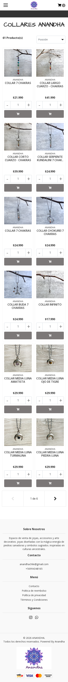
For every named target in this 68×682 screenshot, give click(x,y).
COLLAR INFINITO (50, 304)
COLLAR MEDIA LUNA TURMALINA (18, 453)
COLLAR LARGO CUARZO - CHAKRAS (50, 84)
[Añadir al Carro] (18, 114)
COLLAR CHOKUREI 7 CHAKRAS (50, 232)
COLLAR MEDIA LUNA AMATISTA (18, 380)
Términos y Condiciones (34, 599)
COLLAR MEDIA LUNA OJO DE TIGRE (50, 380)
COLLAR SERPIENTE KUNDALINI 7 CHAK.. (50, 158)
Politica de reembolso (34, 590)
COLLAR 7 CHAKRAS (18, 83)
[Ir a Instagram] (30, 618)
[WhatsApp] (36, 618)
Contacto (34, 586)
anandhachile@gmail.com (34, 564)
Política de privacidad (34, 595)
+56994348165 (34, 568)
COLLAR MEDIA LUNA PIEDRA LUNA (50, 453)
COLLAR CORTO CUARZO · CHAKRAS (18, 158)
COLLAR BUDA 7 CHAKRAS (17, 306)
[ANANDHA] (34, 5)
